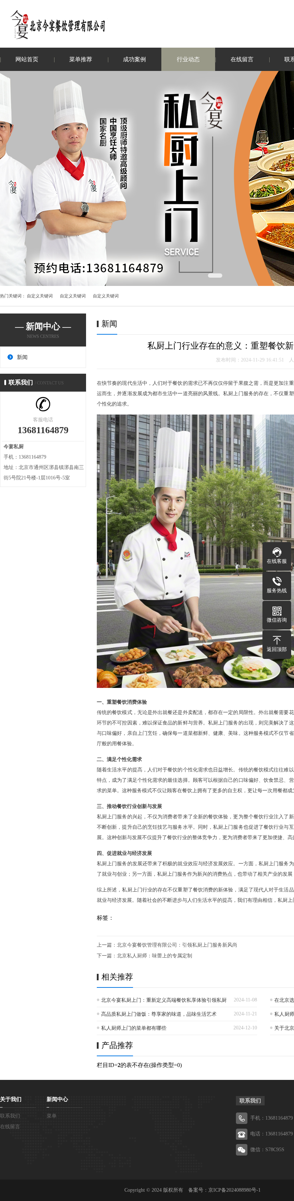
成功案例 (134, 59)
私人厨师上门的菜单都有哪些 (133, 1028)
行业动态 (188, 59)
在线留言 (242, 59)
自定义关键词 (40, 295)
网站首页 (26, 59)
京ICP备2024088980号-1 (234, 1190)
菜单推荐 (80, 59)
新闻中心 (57, 1099)
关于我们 (11, 1099)
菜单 (52, 1116)
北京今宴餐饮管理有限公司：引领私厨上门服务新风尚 (177, 945)
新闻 (22, 357)
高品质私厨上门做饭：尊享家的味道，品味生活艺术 (159, 1014)
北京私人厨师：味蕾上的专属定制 (154, 955)
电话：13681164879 (271, 1134)
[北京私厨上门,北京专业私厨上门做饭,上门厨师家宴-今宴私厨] (54, 24)
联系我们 (10, 1116)
